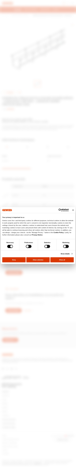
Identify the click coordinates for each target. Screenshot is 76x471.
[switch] (28, 246)
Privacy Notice (37, 235)
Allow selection (38, 260)
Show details (65, 254)
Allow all (62, 260)
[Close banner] (73, 210)
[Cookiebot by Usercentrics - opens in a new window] (60, 210)
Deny (14, 260)
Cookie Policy (59, 232)
